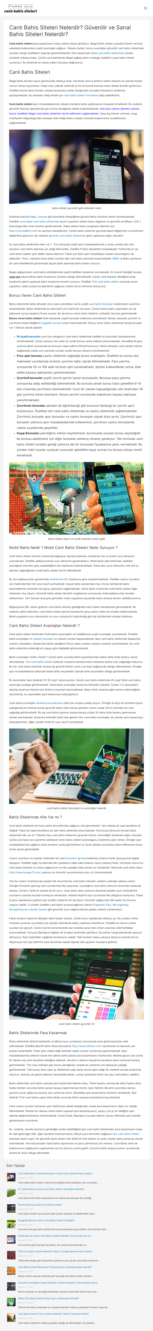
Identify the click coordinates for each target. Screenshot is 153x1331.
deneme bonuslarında (48, 703)
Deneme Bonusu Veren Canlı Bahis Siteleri (40, 1204)
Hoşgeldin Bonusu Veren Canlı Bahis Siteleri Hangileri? (46, 1220)
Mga (33, 216)
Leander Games (37, 909)
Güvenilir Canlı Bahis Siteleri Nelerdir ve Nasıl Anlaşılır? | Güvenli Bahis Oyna (58, 1282)
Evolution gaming (76, 858)
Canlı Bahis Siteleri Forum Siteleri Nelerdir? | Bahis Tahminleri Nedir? (53, 1313)
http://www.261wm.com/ (87, 1046)
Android (54, 579)
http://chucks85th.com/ (23, 230)
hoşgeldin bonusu (51, 322)
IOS (65, 579)
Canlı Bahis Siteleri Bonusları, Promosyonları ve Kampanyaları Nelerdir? (55, 1267)
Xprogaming (16, 909)
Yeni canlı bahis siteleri (38, 661)
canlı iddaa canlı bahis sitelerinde (39, 221)
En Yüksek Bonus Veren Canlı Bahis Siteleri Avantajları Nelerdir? (51, 1189)
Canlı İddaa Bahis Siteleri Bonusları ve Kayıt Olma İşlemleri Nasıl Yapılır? (55, 1173)
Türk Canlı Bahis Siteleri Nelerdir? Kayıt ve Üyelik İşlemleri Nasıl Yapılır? (55, 1251)
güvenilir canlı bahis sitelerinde (67, 235)
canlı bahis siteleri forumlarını (81, 95)
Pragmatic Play (101, 904)
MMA (116, 258)
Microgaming (120, 904)
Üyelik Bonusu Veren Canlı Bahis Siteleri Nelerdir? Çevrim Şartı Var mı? (54, 1235)
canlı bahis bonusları (101, 303)
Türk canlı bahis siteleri (105, 281)
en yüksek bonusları (41, 638)
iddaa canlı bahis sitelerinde (107, 53)
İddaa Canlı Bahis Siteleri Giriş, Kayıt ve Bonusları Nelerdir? (48, 1298)
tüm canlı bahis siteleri (126, 1133)
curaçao (42, 216)
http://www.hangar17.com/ (25, 872)
